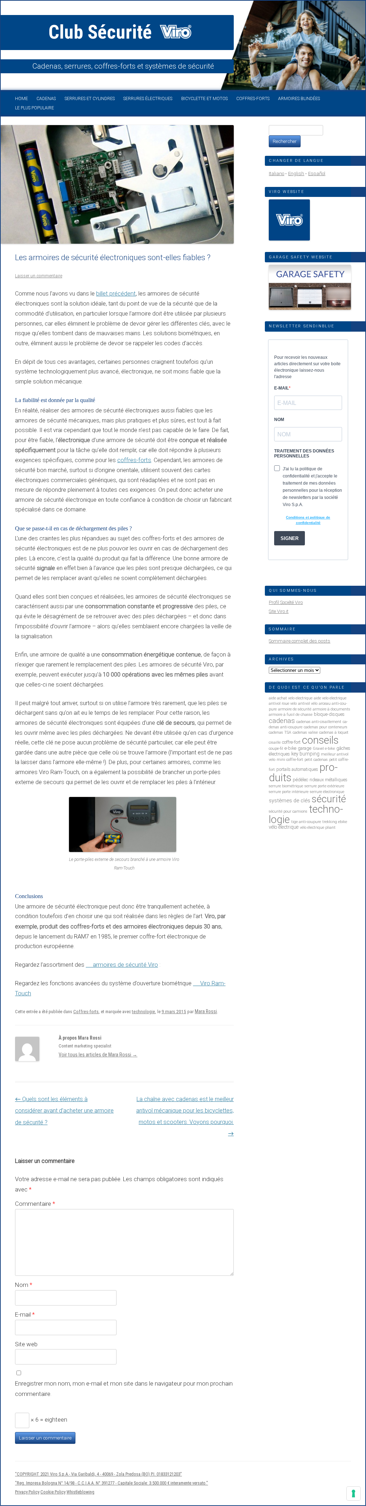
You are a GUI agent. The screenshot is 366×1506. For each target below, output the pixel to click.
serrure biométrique (286, 786)
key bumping (305, 754)
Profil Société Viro (286, 602)
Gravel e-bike (324, 748)
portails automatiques (297, 769)
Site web (26, 1344)
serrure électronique (327, 791)
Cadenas (46, 98)
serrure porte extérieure (324, 786)
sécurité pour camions (288, 811)
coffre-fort (291, 742)
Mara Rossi (206, 1011)
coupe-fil (276, 748)
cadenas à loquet (333, 732)
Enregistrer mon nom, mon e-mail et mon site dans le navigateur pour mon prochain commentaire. (124, 1388)
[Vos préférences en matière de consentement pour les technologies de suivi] (353, 1493)
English (296, 173)
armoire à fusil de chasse (290, 714)
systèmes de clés (289, 800)
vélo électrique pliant (318, 827)
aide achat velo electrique (290, 698)
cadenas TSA (280, 732)
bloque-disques (329, 714)
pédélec (300, 779)
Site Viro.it (278, 611)
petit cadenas (316, 759)
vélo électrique (283, 827)
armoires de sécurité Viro (125, 964)
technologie (143, 1011)
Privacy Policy (27, 1492)
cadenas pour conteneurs (325, 727)
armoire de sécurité (294, 709)
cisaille (275, 742)
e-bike (290, 748)
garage (304, 748)
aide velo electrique (330, 698)
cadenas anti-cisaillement (318, 721)
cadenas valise (305, 732)
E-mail (25, 1314)
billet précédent (116, 293)
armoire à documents (331, 709)
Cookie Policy (52, 1492)
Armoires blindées (299, 98)
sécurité (329, 799)
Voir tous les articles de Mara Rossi (98, 1054)
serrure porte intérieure (288, 791)
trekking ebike (334, 821)
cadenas (282, 721)
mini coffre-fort (290, 759)
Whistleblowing (80, 1492)
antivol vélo (307, 703)
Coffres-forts (252, 98)
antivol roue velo (283, 703)
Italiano (276, 173)
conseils (320, 740)
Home (21, 98)
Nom (23, 1284)
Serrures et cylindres (90, 98)
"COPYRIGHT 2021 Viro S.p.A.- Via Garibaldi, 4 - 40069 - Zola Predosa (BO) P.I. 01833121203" (98, 1474)
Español (316, 173)
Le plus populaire (34, 107)
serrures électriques (147, 98)
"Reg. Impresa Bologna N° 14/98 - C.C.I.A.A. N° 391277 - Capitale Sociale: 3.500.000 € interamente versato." (111, 1483)
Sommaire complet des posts (299, 641)
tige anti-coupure (306, 821)
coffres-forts (134, 460)
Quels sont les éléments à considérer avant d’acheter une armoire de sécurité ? (64, 1111)
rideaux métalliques (328, 779)
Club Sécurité (102, 32)
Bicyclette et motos (204, 98)
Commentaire (35, 1203)
